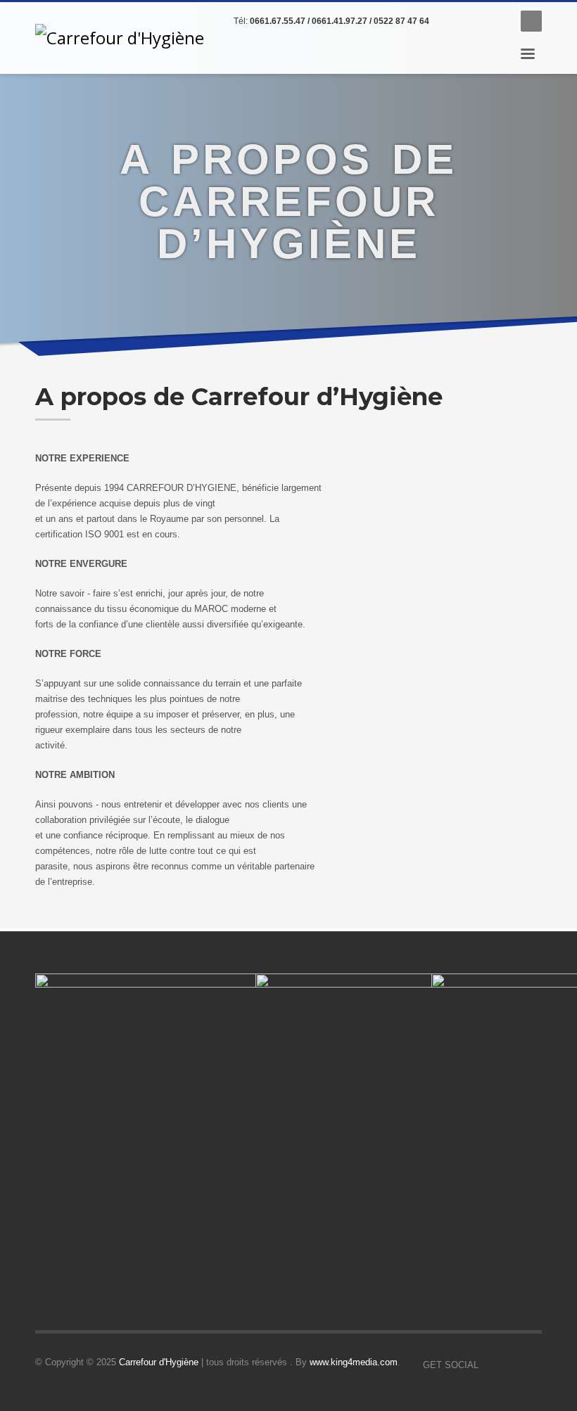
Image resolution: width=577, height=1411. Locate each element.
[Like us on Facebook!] (489, 1365)
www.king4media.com (354, 1362)
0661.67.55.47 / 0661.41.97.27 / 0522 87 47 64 (339, 21)
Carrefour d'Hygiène (158, 1362)
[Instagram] (496, 21)
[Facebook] (453, 21)
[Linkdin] (475, 21)
